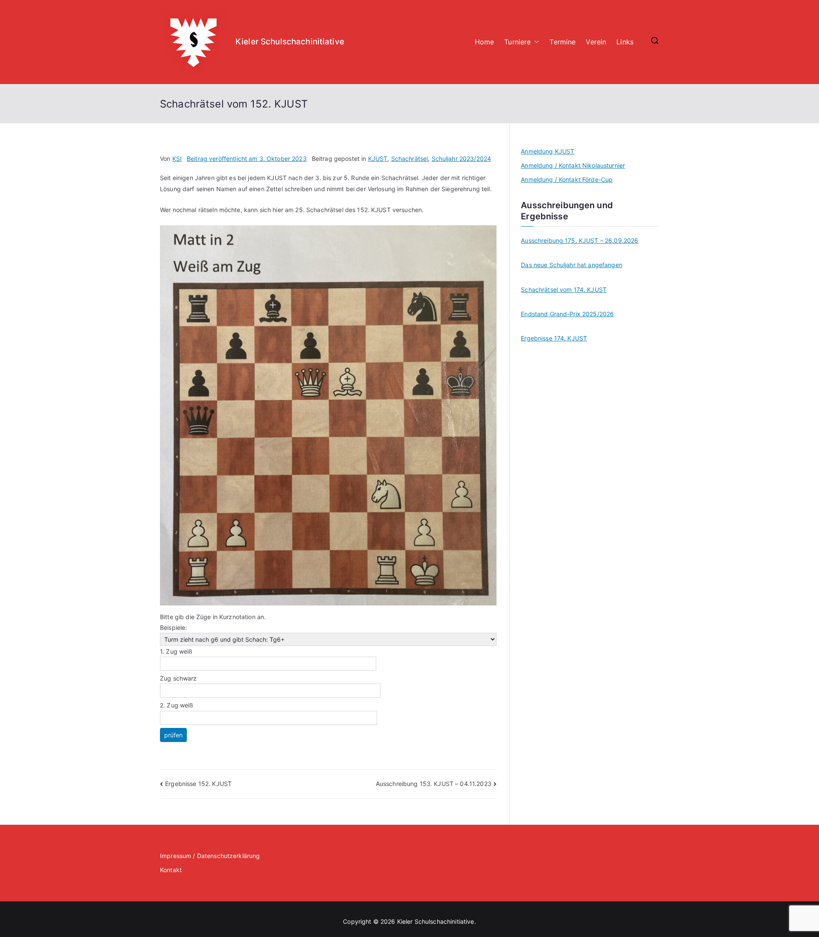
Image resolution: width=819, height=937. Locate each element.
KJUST (378, 158)
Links (624, 42)
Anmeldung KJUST (547, 151)
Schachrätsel (409, 158)
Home (484, 42)
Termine (562, 42)
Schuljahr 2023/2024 (461, 158)
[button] (535, 42)
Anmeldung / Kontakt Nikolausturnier (573, 165)
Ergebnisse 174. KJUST (554, 338)
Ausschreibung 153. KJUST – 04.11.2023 (433, 783)
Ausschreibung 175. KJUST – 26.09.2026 (579, 240)
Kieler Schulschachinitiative (289, 42)
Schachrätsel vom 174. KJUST (564, 289)
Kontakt (171, 869)
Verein (596, 42)
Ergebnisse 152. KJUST (198, 783)
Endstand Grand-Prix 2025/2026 (567, 313)
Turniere (517, 42)
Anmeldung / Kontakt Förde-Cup (567, 179)
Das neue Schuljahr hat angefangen (571, 264)
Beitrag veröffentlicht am (247, 158)
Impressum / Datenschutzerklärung (210, 855)
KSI (177, 158)
